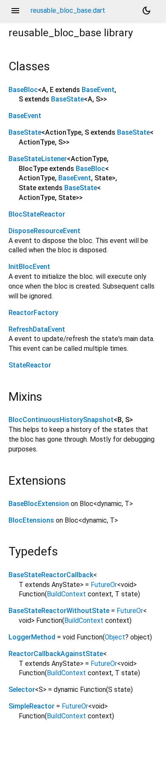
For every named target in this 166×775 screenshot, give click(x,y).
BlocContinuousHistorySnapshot (61, 420)
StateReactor (30, 365)
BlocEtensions (31, 520)
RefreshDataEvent (37, 329)
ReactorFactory (33, 313)
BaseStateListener (38, 159)
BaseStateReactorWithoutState (59, 611)
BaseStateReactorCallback (51, 575)
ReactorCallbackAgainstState (56, 654)
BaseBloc (23, 90)
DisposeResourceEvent (44, 231)
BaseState (67, 99)
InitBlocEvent (29, 267)
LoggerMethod (32, 637)
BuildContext (66, 594)
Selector (22, 689)
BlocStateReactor (37, 214)
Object (115, 637)
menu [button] (15, 11)
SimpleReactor (31, 706)
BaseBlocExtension (39, 504)
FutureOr (104, 585)
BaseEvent (98, 90)
